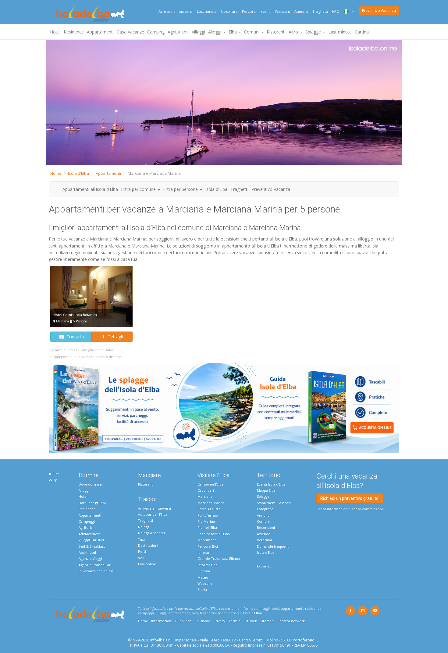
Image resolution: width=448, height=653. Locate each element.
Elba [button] (233, 32)
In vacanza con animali (97, 571)
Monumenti (207, 540)
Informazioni (208, 565)
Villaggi (198, 32)
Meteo (202, 577)
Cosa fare (229, 11)
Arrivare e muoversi (175, 11)
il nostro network (291, 621)
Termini (234, 621)
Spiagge (263, 496)
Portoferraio (207, 515)
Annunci (301, 11)
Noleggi (144, 527)
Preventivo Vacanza (379, 11)
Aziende (263, 534)
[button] (51, 103)
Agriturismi (178, 32)
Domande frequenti (273, 546)
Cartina (362, 32)
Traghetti (320, 11)
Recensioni (266, 527)
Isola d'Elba (78, 173)
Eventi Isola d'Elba (271, 484)
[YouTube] (374, 610)
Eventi (266, 11)
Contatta (74, 336)
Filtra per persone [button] (181, 189)
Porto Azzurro (209, 509)
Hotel (55, 32)
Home (55, 173)
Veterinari (265, 540)
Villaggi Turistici (91, 540)
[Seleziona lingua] (347, 11)
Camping (156, 32)
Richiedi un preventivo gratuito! (349, 498)
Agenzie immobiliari (95, 565)
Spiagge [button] (313, 32)
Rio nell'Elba (207, 527)
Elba (55, 474)
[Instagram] (362, 610)
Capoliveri (205, 490)
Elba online (147, 564)
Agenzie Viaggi (90, 558)
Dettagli (114, 336)
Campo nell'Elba (210, 484)
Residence (74, 32)
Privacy (219, 621)
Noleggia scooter (151, 533)
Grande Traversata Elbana (218, 558)
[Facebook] (350, 610)
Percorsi (249, 11)
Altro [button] (294, 32)
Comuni (263, 521)
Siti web (250, 621)
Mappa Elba (266, 490)
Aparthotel (87, 552)
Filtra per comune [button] (139, 189)
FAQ (336, 11)
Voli (141, 558)
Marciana (204, 496)
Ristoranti (276, 32)
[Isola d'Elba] (90, 13)
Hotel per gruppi (92, 502)
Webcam (282, 11)
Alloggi (84, 490)
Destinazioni (148, 545)
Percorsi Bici (207, 546)
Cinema (203, 571)
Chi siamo (202, 621)
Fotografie (265, 509)
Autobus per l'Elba (152, 514)
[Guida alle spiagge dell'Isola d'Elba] (224, 407)
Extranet (264, 566)
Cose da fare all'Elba (213, 534)
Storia (202, 589)
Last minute (207, 11)
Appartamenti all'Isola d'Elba (90, 189)
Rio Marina (206, 521)
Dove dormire (90, 484)
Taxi (141, 539)
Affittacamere (90, 534)
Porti (142, 551)
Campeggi (87, 521)
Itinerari (204, 552)
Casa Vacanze (130, 32)
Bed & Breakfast (92, 546)
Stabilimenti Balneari (274, 502)
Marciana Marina (211, 502)
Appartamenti (100, 32)
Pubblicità (183, 621)
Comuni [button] (252, 32)
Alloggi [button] (215, 32)
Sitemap (267, 621)
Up (54, 480)
